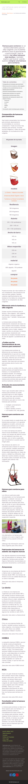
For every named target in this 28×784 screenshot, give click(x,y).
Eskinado (4, 13)
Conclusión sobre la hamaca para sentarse (13, 109)
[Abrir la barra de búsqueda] (19, 2)
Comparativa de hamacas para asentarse (13, 84)
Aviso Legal (6, 739)
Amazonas (6, 100)
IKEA (5, 107)
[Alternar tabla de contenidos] (23, 82)
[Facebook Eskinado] (11, 775)
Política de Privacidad (8, 737)
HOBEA (6, 105)
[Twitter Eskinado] (14, 775)
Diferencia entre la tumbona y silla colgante (13, 86)
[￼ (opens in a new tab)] (14, 159)
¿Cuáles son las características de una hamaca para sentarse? (12, 88)
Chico (5, 104)
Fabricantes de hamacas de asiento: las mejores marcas (13, 97)
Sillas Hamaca (10, 13)
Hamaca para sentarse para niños (11, 95)
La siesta (6, 102)
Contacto (5, 735)
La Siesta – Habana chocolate (14, 192)
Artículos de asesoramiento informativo (13, 91)
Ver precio (14, 278)
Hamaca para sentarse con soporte (11, 93)
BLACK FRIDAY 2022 (8, 731)
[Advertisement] (14, 30)
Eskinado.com (5, 2)
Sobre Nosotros (7, 733)
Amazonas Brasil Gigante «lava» (14, 195)
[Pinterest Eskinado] (17, 775)
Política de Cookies (8, 741)
